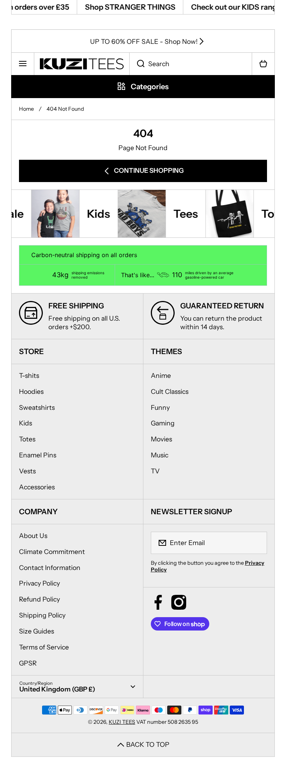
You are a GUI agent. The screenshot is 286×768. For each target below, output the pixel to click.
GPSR (28, 663)
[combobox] (190, 63)
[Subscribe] (256, 543)
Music (159, 455)
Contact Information (49, 567)
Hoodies (31, 391)
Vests (27, 471)
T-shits (29, 375)
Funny (160, 407)
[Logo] (81, 64)
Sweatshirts (37, 407)
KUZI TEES (122, 722)
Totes (27, 439)
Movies (161, 439)
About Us (33, 535)
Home (26, 109)
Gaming (163, 423)
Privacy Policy (39, 583)
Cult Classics (169, 391)
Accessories (37, 487)
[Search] (136, 63)
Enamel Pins (37, 455)
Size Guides (36, 631)
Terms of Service (44, 647)
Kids (25, 423)
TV (155, 471)
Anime (161, 375)
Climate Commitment (52, 551)
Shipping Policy (42, 615)
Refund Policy (39, 599)
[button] (263, 64)
